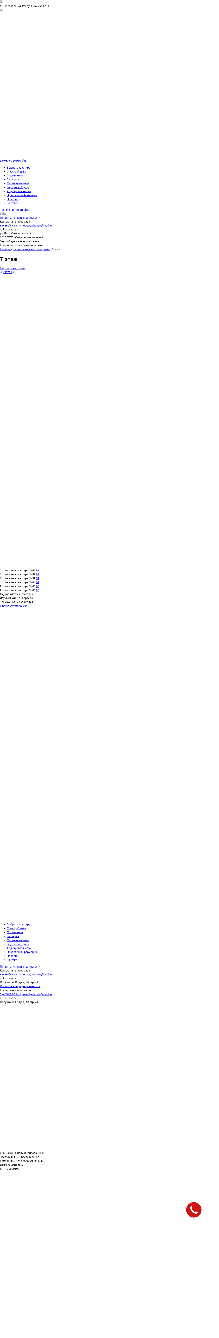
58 (37, 574)
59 (37, 578)
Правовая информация (22, 195)
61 (37, 582)
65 (37, 590)
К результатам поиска (13, 606)
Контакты (13, 203)
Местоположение (18, 183)
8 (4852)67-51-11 (10, 225)
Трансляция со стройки (14, 210)
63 (37, 586)
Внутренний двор (18, 187)
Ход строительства (19, 191)
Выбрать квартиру (18, 167)
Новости (12, 199)
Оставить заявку (10, 161)
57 (37, 570)
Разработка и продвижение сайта (19, 917)
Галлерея (13, 179)
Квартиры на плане (12, 268)
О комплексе (15, 175)
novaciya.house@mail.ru (37, 225)
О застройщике (16, 171)
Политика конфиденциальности (20, 217)
